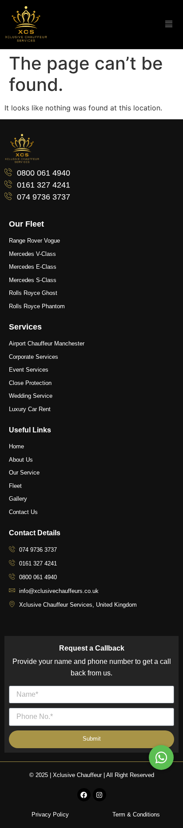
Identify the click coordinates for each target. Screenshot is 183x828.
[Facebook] (84, 794)
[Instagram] (99, 794)
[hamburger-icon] (169, 24)
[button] (161, 757)
